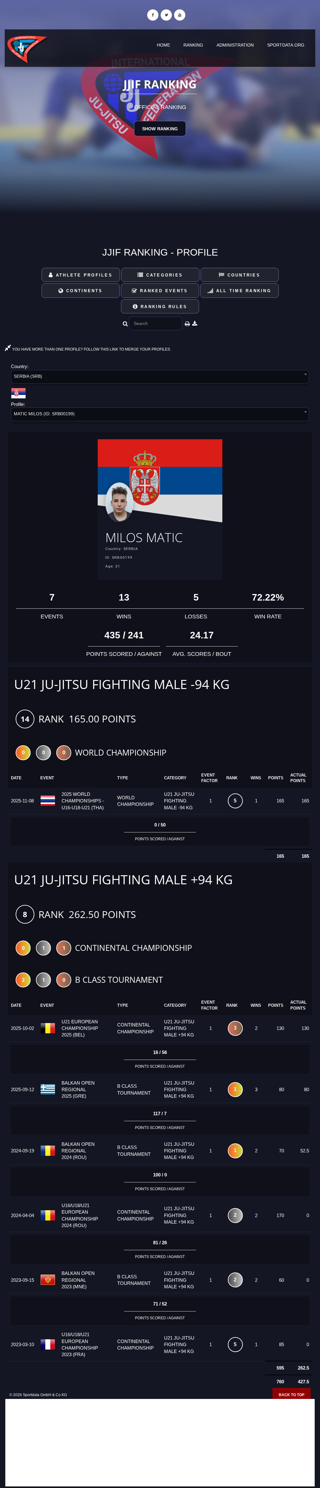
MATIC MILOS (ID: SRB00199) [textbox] (44, 413)
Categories (163, 275)
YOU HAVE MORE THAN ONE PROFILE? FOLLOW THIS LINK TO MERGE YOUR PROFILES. (91, 349)
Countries (242, 275)
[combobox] (160, 378)
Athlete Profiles (83, 275)
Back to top (291, 1395)
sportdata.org (285, 44)
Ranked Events (163, 290)
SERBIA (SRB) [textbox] (28, 376)
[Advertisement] (160, 1442)
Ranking (193, 44)
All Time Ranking (242, 290)
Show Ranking (160, 128)
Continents (83, 290)
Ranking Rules (163, 306)
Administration (235, 44)
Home (163, 44)
